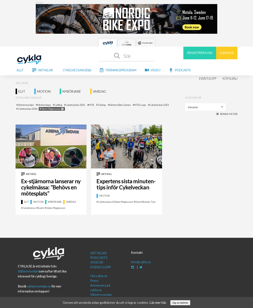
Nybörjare (71, 91)
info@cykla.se (141, 262)
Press (94, 281)
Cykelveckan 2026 (77, 70)
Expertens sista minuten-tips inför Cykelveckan (125, 184)
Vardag (99, 91)
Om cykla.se (98, 276)
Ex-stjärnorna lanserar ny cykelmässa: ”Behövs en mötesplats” (51, 187)
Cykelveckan (105, 201)
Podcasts (182, 70)
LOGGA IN (227, 52)
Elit (21, 91)
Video (155, 70)
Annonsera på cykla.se (100, 287)
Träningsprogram (120, 70)
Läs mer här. (158, 302)
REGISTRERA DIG (199, 52)
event (41, 207)
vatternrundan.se (39, 286)
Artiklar (45, 70)
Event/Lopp (207, 78)
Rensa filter (228, 113)
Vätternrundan (28, 271)
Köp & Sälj (229, 78)
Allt (20, 70)
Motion (43, 91)
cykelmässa (29, 207)
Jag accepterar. (180, 302)
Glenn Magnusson (55, 207)
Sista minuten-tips (145, 201)
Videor (96, 262)
